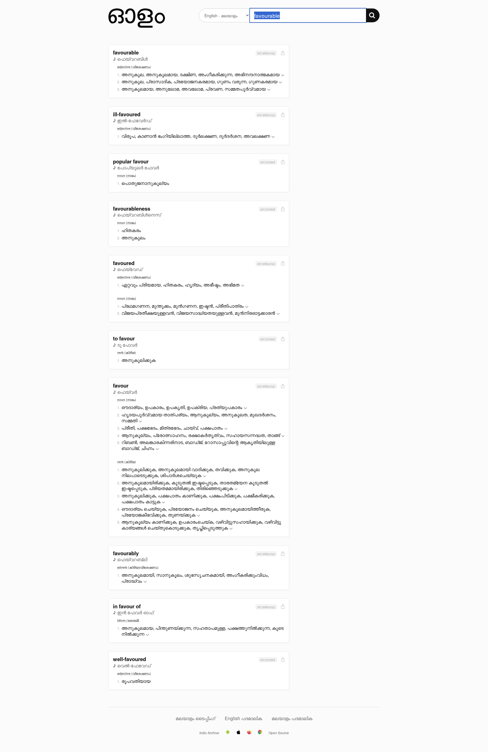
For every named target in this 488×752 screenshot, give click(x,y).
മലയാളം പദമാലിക (292, 718)
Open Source (279, 733)
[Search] (373, 15)
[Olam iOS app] (238, 732)
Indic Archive (209, 733)
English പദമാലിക (244, 718)
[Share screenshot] (282, 53)
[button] (282, 75)
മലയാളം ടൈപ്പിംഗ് (195, 718)
